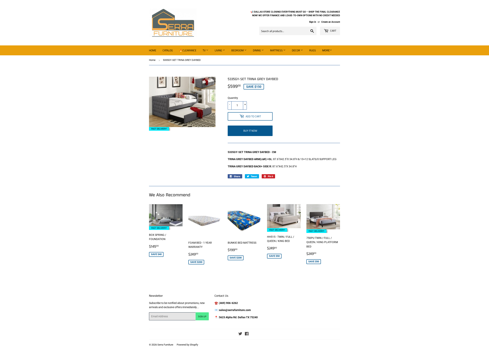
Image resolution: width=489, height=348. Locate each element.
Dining (257, 50)
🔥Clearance (187, 50)
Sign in (312, 22)
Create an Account (330, 22)
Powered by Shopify (187, 344)
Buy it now (250, 131)
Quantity (233, 97)
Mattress (276, 50)
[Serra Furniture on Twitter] (240, 334)
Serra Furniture (165, 344)
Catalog (168, 50)
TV (204, 50)
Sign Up (202, 316)
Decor (296, 50)
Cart (333, 31)
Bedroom (237, 50)
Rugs (312, 50)
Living (219, 50)
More (326, 50)
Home (152, 50)
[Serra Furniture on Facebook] (247, 334)
